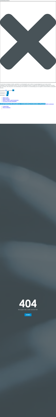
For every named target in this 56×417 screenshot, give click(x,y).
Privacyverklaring (6, 107)
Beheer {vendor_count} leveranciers (11, 100)
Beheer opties (6, 97)
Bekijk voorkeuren (22, 104)
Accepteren (4, 104)
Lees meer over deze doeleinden (10, 101)
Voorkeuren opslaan (37, 104)
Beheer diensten (6, 98)
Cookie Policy (6, 106)
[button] (28, 41)
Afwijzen (12, 104)
